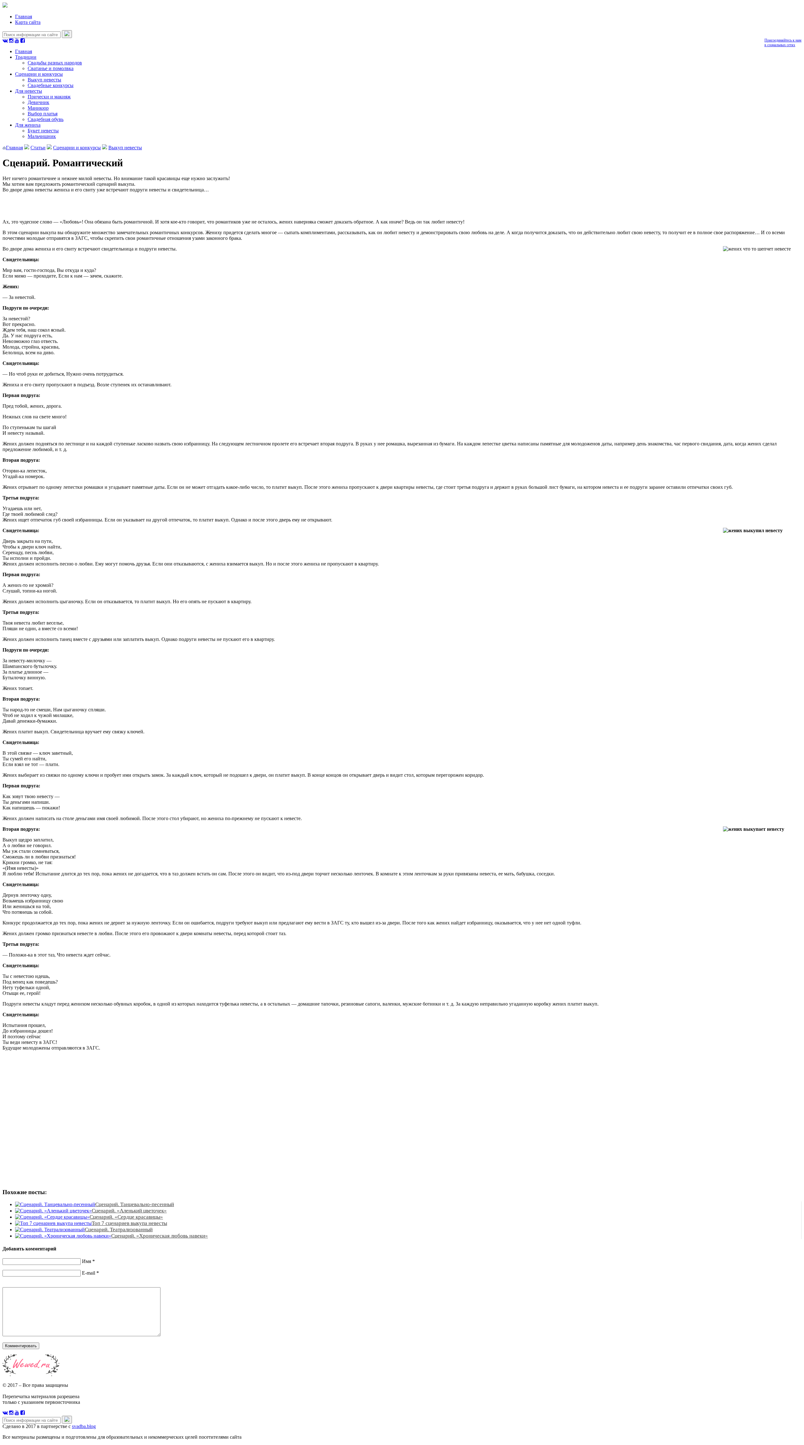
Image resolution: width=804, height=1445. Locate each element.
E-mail (88, 1273)
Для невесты (28, 91)
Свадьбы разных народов (55, 62)
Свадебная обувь (45, 119)
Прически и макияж (49, 96)
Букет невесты (43, 130)
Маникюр (38, 108)
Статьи (38, 147)
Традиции (25, 57)
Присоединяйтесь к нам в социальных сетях (782, 42)
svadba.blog (84, 1426)
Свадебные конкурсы (50, 85)
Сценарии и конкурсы (39, 74)
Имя (86, 1261)
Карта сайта (28, 22)
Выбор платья (42, 113)
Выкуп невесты (44, 79)
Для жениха (28, 125)
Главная (23, 16)
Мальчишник (42, 136)
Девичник (38, 102)
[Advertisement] (94, 1119)
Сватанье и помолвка (50, 68)
